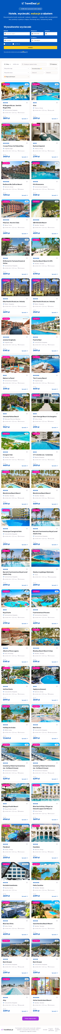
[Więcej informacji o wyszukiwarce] (26, 52)
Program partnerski (51, 1029)
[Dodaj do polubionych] (27, 102)
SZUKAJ (30, 47)
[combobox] (44, 68)
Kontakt (45, 1029)
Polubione (54, 64)
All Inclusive (8, 44)
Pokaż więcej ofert (30, 1018)
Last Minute (17, 44)
